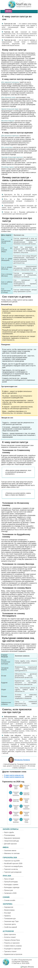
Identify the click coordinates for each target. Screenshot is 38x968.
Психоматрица (9, 835)
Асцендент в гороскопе (12, 949)
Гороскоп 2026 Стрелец (16, 813)
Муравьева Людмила (22, 760)
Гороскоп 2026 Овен (16, 786)
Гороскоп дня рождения (12, 872)
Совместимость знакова (13, 946)
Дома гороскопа (10, 934)
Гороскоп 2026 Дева (26, 800)
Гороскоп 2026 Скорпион (26, 807)
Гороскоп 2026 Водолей (16, 820)
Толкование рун (10, 918)
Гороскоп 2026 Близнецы (16, 793)
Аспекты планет (10, 937)
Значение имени (10, 850)
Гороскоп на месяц (11, 869)
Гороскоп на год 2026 (12, 861)
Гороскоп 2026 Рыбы (26, 820)
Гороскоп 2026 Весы (16, 807)
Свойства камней (10, 927)
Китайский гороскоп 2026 (13, 863)
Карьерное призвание (12, 838)
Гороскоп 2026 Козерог (26, 813)
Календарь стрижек (11, 884)
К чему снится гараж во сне (14, 777)
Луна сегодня (9, 879)
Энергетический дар (11, 841)
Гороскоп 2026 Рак (26, 793)
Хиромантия (8, 907)
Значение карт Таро (11, 921)
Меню (8, 11)
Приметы (7, 916)
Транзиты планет (10, 951)
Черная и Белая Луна (12, 940)
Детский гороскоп (10, 844)
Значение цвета (10, 924)
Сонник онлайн (9, 900)
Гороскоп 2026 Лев (16, 800)
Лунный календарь (11, 882)
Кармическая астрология (13, 954)
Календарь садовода (11, 887)
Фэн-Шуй (7, 913)
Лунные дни (8, 890)
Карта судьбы (9, 832)
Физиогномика (9, 910)
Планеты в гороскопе (12, 943)
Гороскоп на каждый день (13, 866)
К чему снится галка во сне (14, 775)
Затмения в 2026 (10, 893)
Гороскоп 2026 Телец (26, 786)
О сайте (14, 960)
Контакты (25, 961)
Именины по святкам (11, 853)
